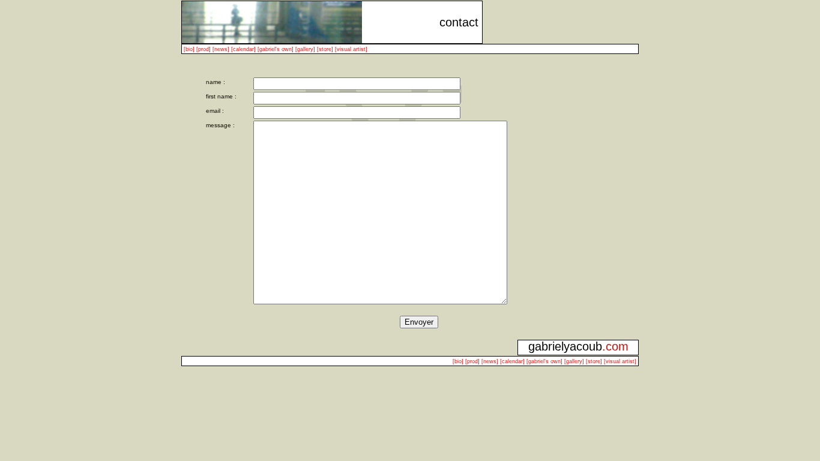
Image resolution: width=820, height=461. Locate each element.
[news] (221, 49)
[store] (325, 49)
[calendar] (243, 49)
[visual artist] (351, 49)
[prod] (203, 49)
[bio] (189, 49)
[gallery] (305, 49)
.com (615, 346)
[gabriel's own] (276, 49)
